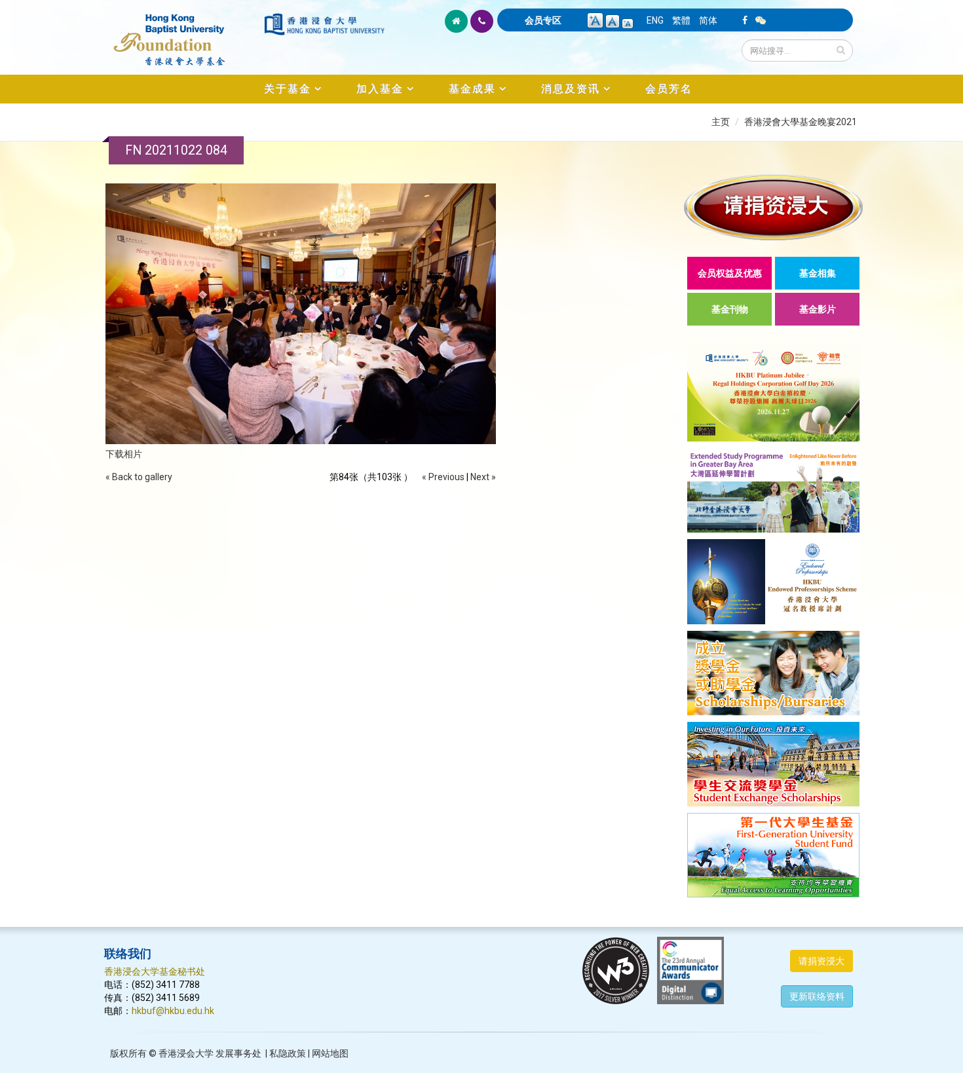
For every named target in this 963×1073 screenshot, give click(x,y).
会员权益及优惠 (730, 273)
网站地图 (330, 1053)
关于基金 (287, 89)
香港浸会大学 (186, 1053)
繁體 (681, 20)
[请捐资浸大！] (773, 207)
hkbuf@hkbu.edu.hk (173, 1011)
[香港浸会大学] (324, 24)
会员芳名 (668, 89)
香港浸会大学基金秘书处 (154, 971)
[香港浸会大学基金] (183, 33)
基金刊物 (729, 309)
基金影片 (817, 309)
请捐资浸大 (821, 961)
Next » (483, 477)
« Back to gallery (138, 477)
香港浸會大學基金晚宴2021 (800, 122)
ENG (655, 20)
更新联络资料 (816, 996)
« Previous (443, 477)
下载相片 (123, 454)
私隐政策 (287, 1053)
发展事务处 (238, 1053)
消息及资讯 (570, 89)
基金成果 (472, 89)
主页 (720, 122)
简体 (708, 20)
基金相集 (817, 273)
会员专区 (543, 20)
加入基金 (380, 89)
